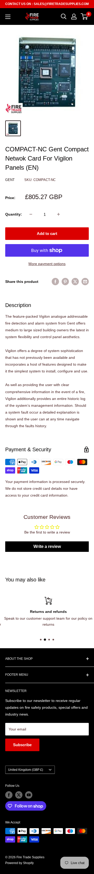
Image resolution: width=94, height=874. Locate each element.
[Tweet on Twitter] (75, 281)
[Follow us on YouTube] (28, 795)
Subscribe (22, 745)
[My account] (74, 16)
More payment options (47, 264)
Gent (10, 180)
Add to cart (47, 233)
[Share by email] (85, 281)
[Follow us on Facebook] (9, 795)
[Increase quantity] (58, 214)
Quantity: (13, 214)
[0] (84, 16)
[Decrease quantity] (30, 214)
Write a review (47, 546)
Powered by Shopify (19, 863)
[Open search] (64, 16)
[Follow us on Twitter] (18, 795)
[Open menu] (7, 17)
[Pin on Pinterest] (65, 281)
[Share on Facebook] (55, 281)
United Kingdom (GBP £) (25, 770)
